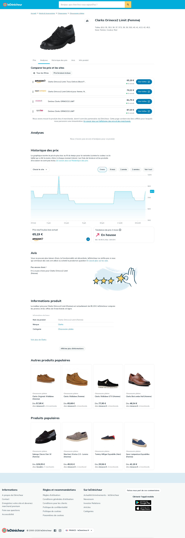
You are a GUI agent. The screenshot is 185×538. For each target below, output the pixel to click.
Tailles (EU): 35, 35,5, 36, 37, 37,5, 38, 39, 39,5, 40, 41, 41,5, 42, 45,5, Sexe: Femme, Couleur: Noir (122, 28)
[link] (46, 386)
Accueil (33, 13)
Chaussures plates (77, 13)
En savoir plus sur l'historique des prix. (72, 160)
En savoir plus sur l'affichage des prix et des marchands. (107, 121)
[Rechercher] (128, 4)
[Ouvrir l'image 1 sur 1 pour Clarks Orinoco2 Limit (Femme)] (57, 37)
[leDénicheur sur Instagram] (60, 530)
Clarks (60, 324)
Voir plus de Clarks (38, 340)
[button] (41, 73)
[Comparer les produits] (87, 21)
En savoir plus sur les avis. (97, 261)
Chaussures (62, 13)
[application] (92, 199)
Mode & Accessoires (47, 13)
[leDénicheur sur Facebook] (55, 530)
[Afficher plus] (33, 82)
